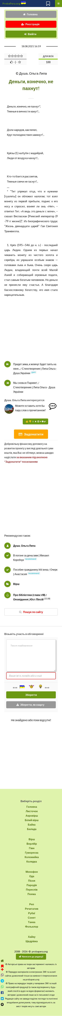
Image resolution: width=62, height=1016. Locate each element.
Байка (31, 824)
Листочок (32, 811)
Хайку (31, 936)
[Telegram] (2, 981)
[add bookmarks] (2, 967)
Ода (31, 876)
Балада (31, 828)
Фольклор (31, 926)
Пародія (32, 885)
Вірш (16, 583)
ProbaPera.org (11, 3)
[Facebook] (2, 993)
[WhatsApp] (2, 987)
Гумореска (31, 852)
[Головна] (2, 961)
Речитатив (31, 908)
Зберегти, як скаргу (32, 704)
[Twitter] (2, 998)
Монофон (32, 871)
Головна (32, 14)
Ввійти (32, 34)
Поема (32, 894)
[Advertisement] (31, 502)
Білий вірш (31, 820)
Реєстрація (32, 24)
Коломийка (32, 857)
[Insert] (22, 686)
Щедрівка (32, 941)
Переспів (32, 889)
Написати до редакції (32, 956)
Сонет (32, 917)
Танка (31, 922)
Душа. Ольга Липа (24, 545)
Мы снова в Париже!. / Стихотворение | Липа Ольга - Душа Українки (34, 387)
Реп (31, 904)
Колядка (31, 861)
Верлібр (32, 843)
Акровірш (32, 815)
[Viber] (2, 975)
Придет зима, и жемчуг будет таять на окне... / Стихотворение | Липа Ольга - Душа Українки (35, 369)
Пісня (31, 880)
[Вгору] (2, 1004)
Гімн (31, 848)
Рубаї (31, 913)
